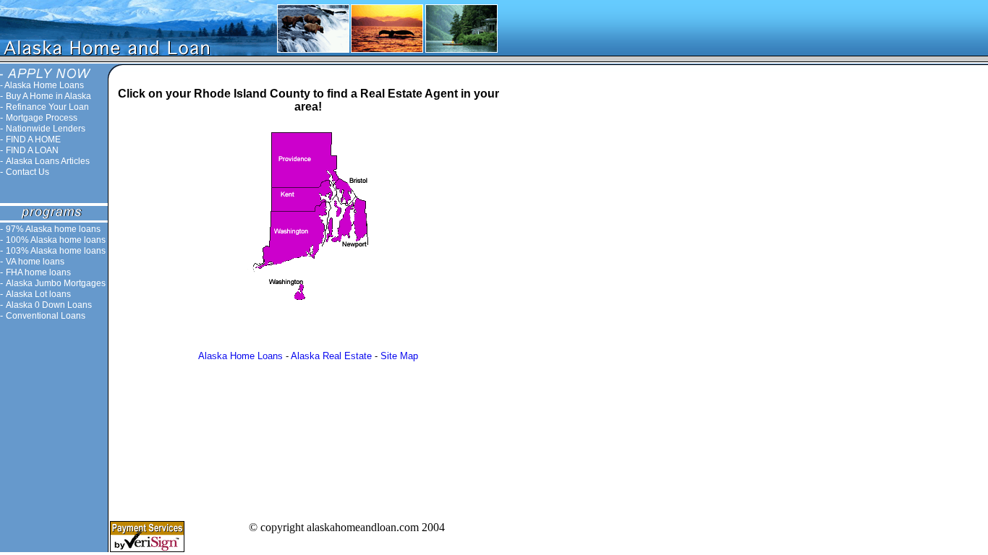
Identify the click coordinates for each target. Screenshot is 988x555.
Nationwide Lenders (45, 129)
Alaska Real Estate (331, 355)
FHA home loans (38, 272)
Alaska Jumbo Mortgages (56, 283)
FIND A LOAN (32, 150)
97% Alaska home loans (53, 229)
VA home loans (35, 262)
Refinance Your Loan (47, 107)
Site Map (399, 355)
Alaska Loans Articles (48, 161)
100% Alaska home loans (56, 240)
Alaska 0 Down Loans (49, 305)
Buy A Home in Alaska (48, 96)
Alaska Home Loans (44, 85)
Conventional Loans (45, 316)
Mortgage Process (41, 118)
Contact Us (27, 172)
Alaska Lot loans (38, 294)
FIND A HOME (33, 139)
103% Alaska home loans (56, 251)
